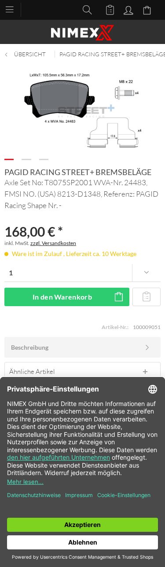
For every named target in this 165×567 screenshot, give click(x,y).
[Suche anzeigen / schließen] (85, 9)
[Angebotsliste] (106, 9)
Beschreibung (29, 347)
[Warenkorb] (148, 9)
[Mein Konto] (127, 9)
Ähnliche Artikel (32, 371)
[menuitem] (14, 9)
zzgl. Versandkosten (53, 243)
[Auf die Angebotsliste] (146, 297)
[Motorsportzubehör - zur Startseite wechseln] (82, 32)
